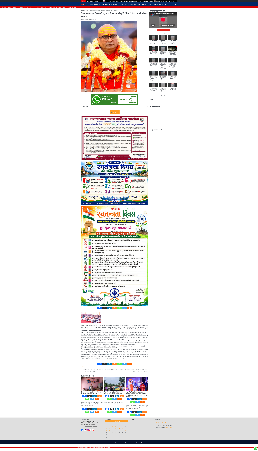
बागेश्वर (65, 7)
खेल (126, 4)
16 (125, 428)
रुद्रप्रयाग (70, 7)
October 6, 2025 (168, 427)
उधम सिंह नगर (25, 7)
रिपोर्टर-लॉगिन (3, 7)
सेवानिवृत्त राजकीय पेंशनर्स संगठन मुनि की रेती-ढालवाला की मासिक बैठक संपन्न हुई (91, 392)
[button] (164, 33)
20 (115, 430)
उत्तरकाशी (19, 7)
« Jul (106, 437)
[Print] (129, 308)
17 (106, 430)
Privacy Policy (153, 4)
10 (106, 428)
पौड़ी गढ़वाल (60, 7)
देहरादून (45, 7)
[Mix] (114, 308)
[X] (104, 308)
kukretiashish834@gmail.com (90, 424)
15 (122, 428)
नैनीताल (50, 7)
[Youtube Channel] (93, 430)
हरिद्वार (75, 7)
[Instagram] (87, 430)
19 (112, 430)
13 (115, 428)
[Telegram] (124, 308)
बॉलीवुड (130, 4)
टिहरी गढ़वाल (40, 7)
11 (109, 428)
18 (109, 430)
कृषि (110, 4)
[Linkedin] (109, 308)
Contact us (162, 4)
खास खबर (121, 4)
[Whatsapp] (119, 308)
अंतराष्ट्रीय (97, 4)
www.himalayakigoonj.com (91, 426)
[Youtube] (90, 430)
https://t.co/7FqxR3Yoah (161, 422)
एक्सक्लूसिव (105, 4)
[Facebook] (99, 308)
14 (119, 428)
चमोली (34, 7)
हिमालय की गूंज (93, 19)
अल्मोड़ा (14, 7)
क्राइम (115, 4)
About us (144, 4)
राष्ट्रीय (91, 4)
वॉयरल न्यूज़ (137, 4)
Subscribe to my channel (164, 29)
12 (112, 428)
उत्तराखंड (9, 7)
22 (122, 430)
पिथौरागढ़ (55, 7)
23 (125, 430)
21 (119, 430)
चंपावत (30, 7)
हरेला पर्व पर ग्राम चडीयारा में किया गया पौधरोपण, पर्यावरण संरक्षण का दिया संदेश (113, 392)
